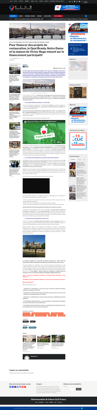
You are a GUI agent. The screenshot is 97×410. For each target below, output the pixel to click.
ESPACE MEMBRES (58, 16)
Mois (84, 159)
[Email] (27, 66)
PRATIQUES (39, 16)
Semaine (79, 159)
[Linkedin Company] (70, 1)
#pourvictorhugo (45, 211)
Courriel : (65, 386)
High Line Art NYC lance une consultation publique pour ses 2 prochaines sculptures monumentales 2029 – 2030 (14, 78)
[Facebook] (75, 1)
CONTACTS (46, 1)
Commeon (51, 105)
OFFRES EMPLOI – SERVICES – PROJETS (57, 1)
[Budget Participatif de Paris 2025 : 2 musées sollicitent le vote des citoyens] (43, 338)
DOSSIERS (21, 16)
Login (85, 2)
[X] (72, 1)
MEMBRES (27, 1)
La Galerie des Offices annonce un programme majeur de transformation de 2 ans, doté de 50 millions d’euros (14, 115)
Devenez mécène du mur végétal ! (56, 106)
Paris (32, 321)
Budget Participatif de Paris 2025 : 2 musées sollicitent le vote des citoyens (43, 344)
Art (24, 327)
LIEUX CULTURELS (47, 16)
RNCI (36, 1)
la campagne (56, 221)
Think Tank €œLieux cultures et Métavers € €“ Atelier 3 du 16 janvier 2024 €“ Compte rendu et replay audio (81, 172)
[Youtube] (79, 1)
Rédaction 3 (15, 58)
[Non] (95, 408)
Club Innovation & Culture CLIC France (48, 399)
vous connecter (17, 373)
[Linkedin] (13, 387)
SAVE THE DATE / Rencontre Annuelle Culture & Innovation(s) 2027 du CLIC (79, 50)
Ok (81, 408)
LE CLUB (15, 1)
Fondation (31, 42)
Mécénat (37, 42)
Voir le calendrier (72, 53)
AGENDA (32, 1)
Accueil (11, 1)
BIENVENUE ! (41, 402)
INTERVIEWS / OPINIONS (30, 16)
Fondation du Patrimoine (40, 164)
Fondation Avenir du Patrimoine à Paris (43, 221)
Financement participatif (22, 42)
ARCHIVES (41, 1)
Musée (47, 42)
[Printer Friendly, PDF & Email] (12, 59)
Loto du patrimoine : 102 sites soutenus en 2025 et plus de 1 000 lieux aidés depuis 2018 (58, 344)
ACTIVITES (21, 1)
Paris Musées (26, 164)
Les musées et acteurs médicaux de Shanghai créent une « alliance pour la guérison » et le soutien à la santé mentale (14, 153)
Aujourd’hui (72, 159)
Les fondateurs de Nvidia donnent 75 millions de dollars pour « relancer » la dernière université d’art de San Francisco (63, 19)
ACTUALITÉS (12, 16)
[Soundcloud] (82, 1)
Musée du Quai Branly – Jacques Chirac (39, 106)
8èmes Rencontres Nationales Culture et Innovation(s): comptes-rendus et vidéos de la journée (80, 164)
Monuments (42, 42)
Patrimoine (32, 327)
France (25, 321)
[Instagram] (77, 1)
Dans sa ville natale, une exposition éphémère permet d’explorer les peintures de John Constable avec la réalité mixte (14, 172)
